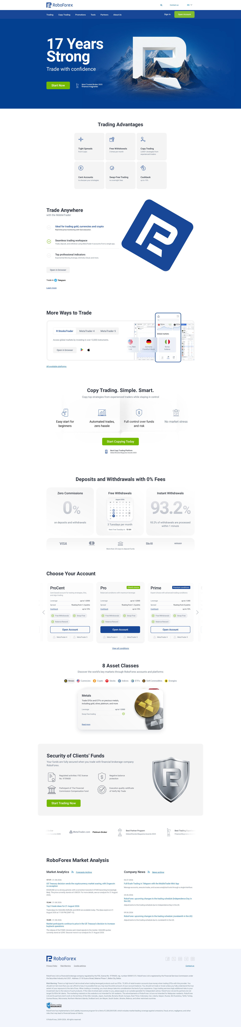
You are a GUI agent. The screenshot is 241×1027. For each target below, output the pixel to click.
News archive (158, 872)
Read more (86, 724)
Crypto (100, 681)
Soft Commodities (154, 681)
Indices (125, 681)
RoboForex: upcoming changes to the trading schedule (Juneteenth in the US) (158, 916)
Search (122, 5)
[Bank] (120, 544)
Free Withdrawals (60, 615)
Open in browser (58, 270)
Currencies (86, 681)
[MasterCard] (92, 544)
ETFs (137, 681)
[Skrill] (149, 544)
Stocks (112, 681)
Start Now (58, 85)
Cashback (54, 609)
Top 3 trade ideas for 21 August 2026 (62, 906)
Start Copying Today (120, 441)
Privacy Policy (51, 966)
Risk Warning (66, 966)
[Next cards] (197, 612)
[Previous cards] (43, 612)
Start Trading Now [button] (63, 803)
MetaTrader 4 (87, 331)
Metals (71, 681)
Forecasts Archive (84, 872)
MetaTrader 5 (108, 331)
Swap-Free (79, 615)
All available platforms (56, 366)
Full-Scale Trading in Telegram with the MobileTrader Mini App (151, 883)
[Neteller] (178, 544)
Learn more (51, 288)
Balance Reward (60, 621)
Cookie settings (80, 966)
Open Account (70, 629)
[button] (59, 5)
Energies (173, 681)
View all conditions (120, 648)
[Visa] (63, 544)
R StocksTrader (64, 331)
